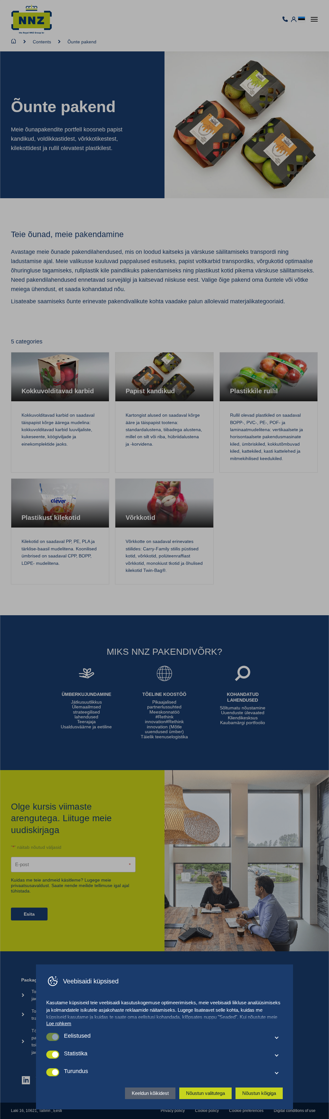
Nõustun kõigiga (259, 1093)
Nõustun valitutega (205, 1093)
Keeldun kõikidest (150, 1093)
